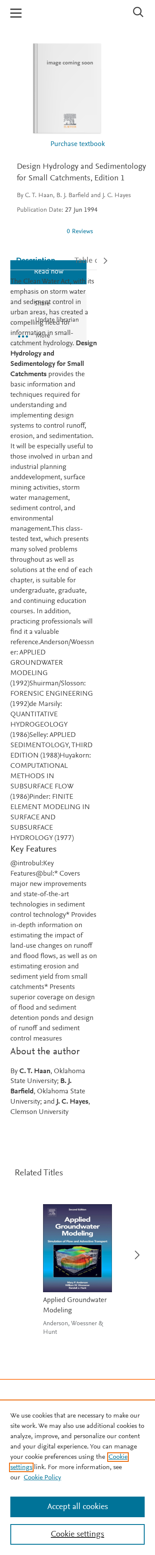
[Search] (138, 12)
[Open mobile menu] (16, 13)
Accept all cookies (77, 1507)
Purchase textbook (77, 144)
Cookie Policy (42, 1477)
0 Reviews (80, 231)
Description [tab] (35, 261)
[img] (38, 231)
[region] (77, 1477)
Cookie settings (77, 1534)
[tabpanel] (53, 697)
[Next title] (134, 1250)
